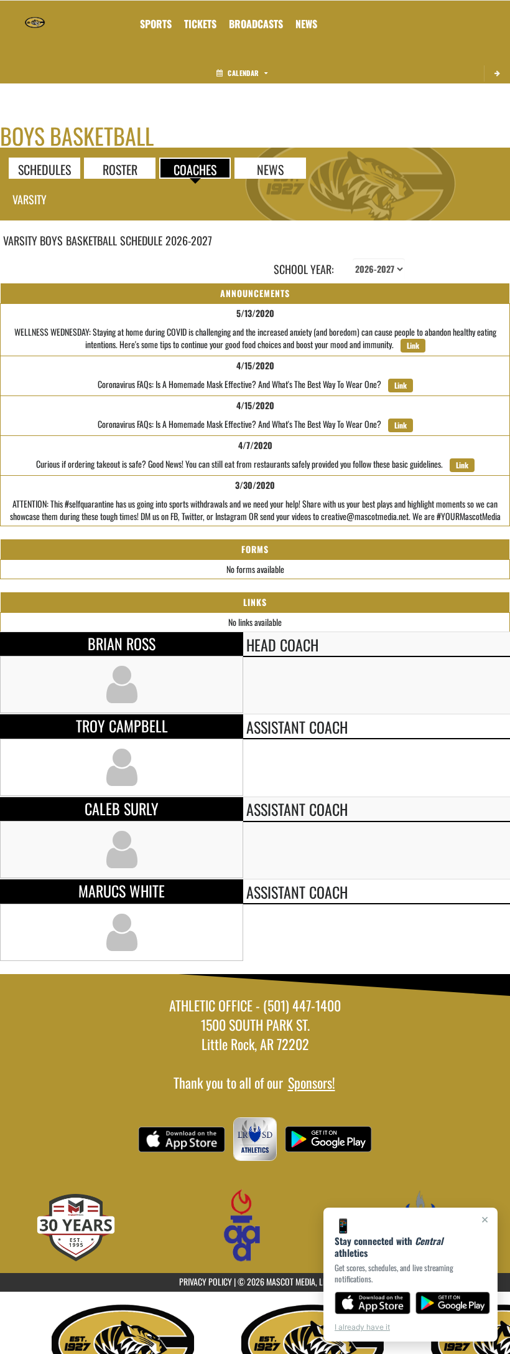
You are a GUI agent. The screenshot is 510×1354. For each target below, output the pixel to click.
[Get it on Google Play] (453, 1303)
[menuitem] (200, 24)
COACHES (195, 169)
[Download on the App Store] (372, 1303)
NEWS (270, 169)
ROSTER (120, 169)
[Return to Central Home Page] (34, 16)
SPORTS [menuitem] (156, 23)
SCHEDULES (44, 169)
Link (413, 345)
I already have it (362, 1327)
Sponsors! (311, 1082)
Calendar (243, 73)
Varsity (29, 199)
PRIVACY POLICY (205, 1281)
